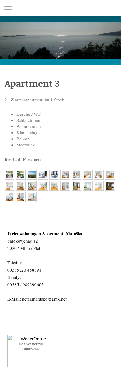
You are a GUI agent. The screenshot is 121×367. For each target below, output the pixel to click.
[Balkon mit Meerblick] (9, 174)
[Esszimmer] (87, 186)
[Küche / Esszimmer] (110, 174)
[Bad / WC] (32, 197)
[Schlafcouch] (76, 186)
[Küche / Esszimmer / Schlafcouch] (32, 186)
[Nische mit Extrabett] (9, 197)
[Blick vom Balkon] (32, 174)
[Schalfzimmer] (65, 174)
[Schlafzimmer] (43, 174)
